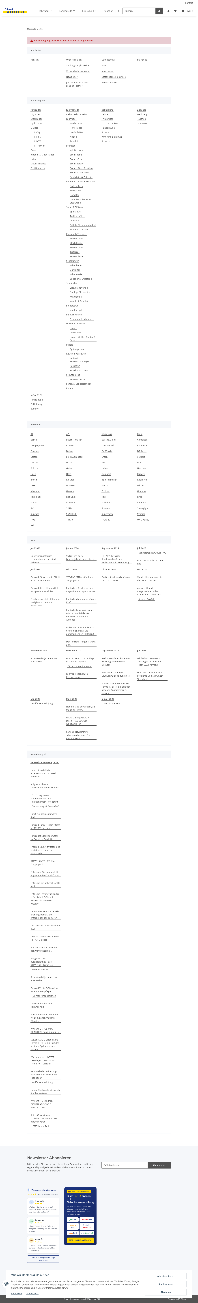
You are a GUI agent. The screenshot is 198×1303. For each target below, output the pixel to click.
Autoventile (76, 296)
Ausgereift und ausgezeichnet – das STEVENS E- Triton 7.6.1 (149, 591)
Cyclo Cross (36, 123)
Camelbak (142, 439)
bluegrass (107, 433)
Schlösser (142, 123)
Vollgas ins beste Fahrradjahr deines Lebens (80, 557)
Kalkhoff (70, 479)
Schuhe (105, 132)
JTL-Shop (182, 1299)
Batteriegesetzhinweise (114, 76)
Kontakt (189, 2)
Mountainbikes (38, 163)
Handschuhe (108, 127)
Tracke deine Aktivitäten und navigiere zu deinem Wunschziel (45, 602)
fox (103, 462)
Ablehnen (166, 1292)
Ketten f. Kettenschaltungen (80, 360)
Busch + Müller (74, 439)
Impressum (16, 1293)
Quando (141, 491)
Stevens (106, 508)
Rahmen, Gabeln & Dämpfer (80, 181)
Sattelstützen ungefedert (83, 225)
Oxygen (70, 491)
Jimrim (34, 479)
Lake (33, 485)
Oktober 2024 (109, 569)
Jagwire (141, 473)
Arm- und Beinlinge (112, 136)
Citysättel (75, 220)
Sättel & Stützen (74, 207)
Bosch (34, 439)
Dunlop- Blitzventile (80, 292)
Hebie (105, 468)
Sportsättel (75, 211)
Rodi (104, 496)
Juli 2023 (141, 650)
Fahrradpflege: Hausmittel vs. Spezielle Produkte (44, 590)
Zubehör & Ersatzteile (81, 278)
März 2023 (71, 698)
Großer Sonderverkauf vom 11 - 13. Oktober (116, 579)
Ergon (105, 456)
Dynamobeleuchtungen (82, 319)
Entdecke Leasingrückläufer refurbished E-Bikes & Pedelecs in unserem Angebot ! (80, 614)
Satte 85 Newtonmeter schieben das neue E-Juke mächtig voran (79, 735)
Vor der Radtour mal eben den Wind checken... (150, 579)
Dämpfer (74, 194)
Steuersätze (72, 305)
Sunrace (35, 513)
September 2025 (110, 548)
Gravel (34, 150)
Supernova (107, 513)
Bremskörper (76, 159)
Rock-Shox (36, 496)
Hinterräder (76, 127)
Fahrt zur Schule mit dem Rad (150, 562)
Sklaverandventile (79, 287)
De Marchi (107, 451)
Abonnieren (159, 1165)
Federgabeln (76, 186)
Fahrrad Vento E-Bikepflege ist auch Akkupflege (80, 660)
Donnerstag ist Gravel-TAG (152, 552)
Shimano (141, 502)
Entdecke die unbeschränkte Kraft (81, 601)
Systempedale (77, 349)
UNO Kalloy (143, 519)
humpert (106, 473)
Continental (108, 445)
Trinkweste (107, 118)
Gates (69, 468)
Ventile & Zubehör (79, 301)
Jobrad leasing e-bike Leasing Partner (77, 84)
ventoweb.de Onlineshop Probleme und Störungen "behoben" (150, 675)
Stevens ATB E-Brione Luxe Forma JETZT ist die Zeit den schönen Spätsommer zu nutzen (116, 688)
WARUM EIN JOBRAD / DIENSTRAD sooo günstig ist (116, 674)
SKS (32, 508)
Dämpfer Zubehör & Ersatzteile (80, 201)
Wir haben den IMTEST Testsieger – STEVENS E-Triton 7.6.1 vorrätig (149, 661)
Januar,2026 (72, 548)
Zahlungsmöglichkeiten (78, 65)
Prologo (105, 491)
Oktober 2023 (73, 650)
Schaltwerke (76, 274)
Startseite (142, 59)
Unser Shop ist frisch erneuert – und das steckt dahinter (44, 559)
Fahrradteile (37, 399)
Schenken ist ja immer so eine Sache (44, 660)
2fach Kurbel (76, 242)
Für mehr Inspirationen (79, 666)
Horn (68, 473)
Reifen (69, 388)
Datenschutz (32, 1293)
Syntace (141, 513)
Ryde (139, 496)
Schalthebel (76, 265)
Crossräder (36, 118)
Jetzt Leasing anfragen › (80, 1240)
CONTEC (70, 445)
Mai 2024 (142, 569)
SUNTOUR (71, 513)
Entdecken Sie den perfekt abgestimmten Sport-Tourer (80, 590)
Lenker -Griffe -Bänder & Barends (82, 339)
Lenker (73, 328)
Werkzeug (142, 114)
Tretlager (74, 251)
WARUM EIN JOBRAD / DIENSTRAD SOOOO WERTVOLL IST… (77, 721)
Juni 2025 (35, 569)
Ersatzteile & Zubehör (81, 177)
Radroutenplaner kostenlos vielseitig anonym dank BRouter (116, 661)
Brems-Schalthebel (80, 172)
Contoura (142, 445)
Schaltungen (72, 260)
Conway (35, 451)
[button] (168, 11)
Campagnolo (37, 445)
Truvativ (106, 519)
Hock (33, 473)
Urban (34, 159)
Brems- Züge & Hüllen (81, 168)
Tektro (69, 519)
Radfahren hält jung (42, 703)
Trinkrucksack (112, 123)
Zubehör (74, 141)
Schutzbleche (73, 374)
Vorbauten (75, 332)
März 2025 (71, 569)
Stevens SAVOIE (146, 599)
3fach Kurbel (76, 247)
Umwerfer (75, 269)
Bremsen (70, 145)
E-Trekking (39, 145)
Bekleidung (36, 404)
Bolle (139, 433)
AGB (104, 65)
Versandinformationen (78, 71)
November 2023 (39, 650)
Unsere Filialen (74, 59)
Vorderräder (76, 123)
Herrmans (142, 468)
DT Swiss (141, 451)
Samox (34, 502)
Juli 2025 (141, 548)
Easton (34, 456)
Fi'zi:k (69, 462)
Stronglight (143, 508)
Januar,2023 (108, 698)
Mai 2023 (35, 698)
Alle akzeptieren (165, 1276)
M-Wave (70, 485)
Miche (140, 485)
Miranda (35, 491)
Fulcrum (35, 468)
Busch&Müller (109, 439)
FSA (139, 462)
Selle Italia (107, 502)
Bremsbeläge (77, 163)
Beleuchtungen (74, 314)
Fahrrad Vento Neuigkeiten (44, 762)
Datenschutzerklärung (81, 1164)
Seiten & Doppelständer (78, 383)
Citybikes (35, 114)
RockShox (71, 496)
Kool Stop (142, 479)
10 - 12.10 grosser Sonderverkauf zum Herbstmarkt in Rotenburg (115, 559)
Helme (105, 114)
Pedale (69, 344)
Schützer (106, 141)
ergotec (141, 456)
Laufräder (71, 118)
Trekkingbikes (38, 168)
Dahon (69, 451)
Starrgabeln (76, 190)
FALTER (34, 462)
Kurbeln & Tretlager (76, 234)
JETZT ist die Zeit (111, 703)
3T (32, 433)
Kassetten (75, 365)
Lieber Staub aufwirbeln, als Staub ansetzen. (80, 708)
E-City (37, 132)
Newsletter (71, 76)
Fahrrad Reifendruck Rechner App (77, 675)
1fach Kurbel (76, 238)
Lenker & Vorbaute (75, 323)
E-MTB (37, 141)
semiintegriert (77, 310)
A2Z (68, 433)
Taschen (141, 118)
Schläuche (71, 283)
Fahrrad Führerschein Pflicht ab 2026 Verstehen (45, 579)
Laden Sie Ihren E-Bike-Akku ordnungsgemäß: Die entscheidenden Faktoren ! (80, 630)
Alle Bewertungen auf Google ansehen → (43, 1259)
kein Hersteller (109, 479)
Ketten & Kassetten (76, 353)
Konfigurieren (166, 1284)
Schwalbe (71, 502)
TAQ (33, 519)
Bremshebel (76, 154)
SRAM (69, 508)
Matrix (105, 485)
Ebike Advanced (74, 456)
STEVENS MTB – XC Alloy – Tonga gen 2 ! (79, 579)
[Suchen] (159, 11)
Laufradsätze (76, 132)
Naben (73, 136)
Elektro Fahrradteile (76, 114)
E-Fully (37, 136)
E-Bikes (34, 127)
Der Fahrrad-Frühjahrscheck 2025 (80, 643)
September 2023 (110, 650)
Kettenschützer (78, 379)
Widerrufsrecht (109, 82)
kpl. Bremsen (77, 150)
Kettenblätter (77, 256)
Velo (33, 525)
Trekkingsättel (77, 216)
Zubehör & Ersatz (79, 229)
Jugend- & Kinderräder (42, 154)
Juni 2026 (35, 548)
